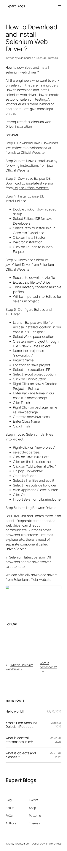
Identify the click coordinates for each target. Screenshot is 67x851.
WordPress (55, 843)
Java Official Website (29, 152)
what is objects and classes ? (21, 755)
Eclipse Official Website (31, 188)
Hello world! (15, 711)
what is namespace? (48, 665)
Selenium (41, 58)
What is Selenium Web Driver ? (19, 667)
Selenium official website (32, 579)
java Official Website (29, 167)
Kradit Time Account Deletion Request (21, 725)
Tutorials (53, 58)
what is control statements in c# (19, 740)
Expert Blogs (15, 6)
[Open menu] (59, 6)
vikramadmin (25, 58)
